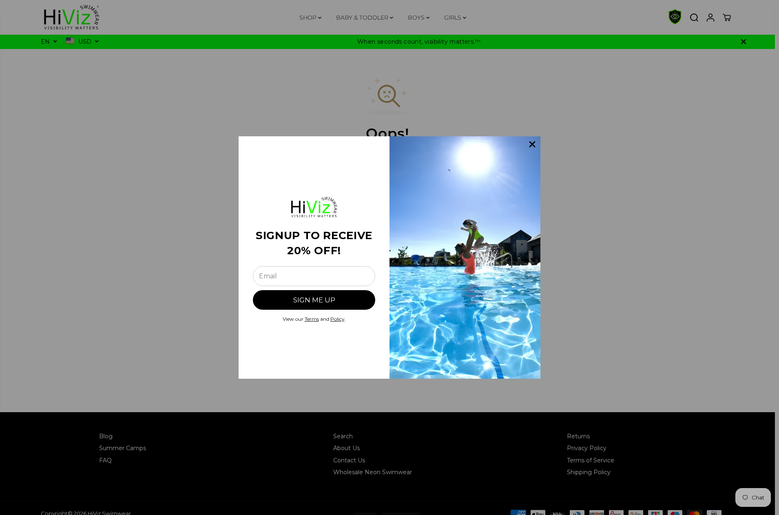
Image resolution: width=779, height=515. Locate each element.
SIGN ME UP (314, 300)
